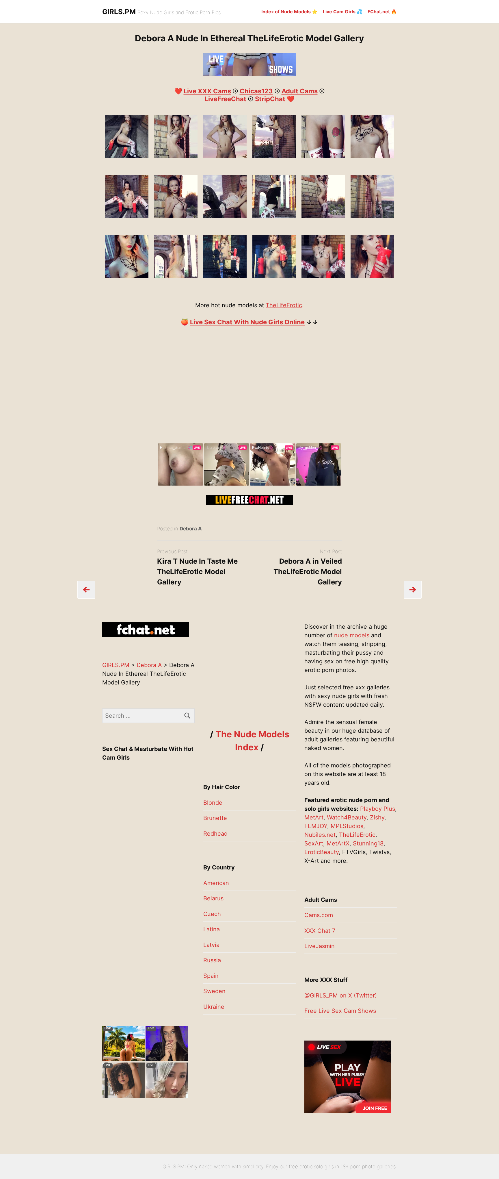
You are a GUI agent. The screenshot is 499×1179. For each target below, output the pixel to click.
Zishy (377, 817)
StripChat (270, 99)
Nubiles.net (320, 834)
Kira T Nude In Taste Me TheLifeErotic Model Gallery (197, 571)
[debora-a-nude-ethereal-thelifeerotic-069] (225, 216)
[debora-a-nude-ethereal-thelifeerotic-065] (372, 156)
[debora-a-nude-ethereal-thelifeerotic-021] (176, 276)
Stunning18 (368, 843)
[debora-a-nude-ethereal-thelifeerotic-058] (323, 216)
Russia (212, 960)
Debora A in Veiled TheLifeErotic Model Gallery (307, 571)
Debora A (191, 529)
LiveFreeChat (225, 99)
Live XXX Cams (207, 91)
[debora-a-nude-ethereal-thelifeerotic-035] (323, 276)
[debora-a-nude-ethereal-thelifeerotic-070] (274, 156)
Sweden (214, 991)
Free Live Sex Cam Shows (340, 1010)
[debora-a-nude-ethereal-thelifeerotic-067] (225, 156)
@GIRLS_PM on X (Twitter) (340, 995)
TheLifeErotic (284, 305)
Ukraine (213, 1006)
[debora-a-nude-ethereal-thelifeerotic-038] (372, 276)
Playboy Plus (377, 808)
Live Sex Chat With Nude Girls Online (247, 322)
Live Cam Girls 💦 (342, 11)
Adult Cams (300, 91)
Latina (211, 929)
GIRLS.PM (119, 12)
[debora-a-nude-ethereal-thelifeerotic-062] (176, 216)
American (216, 883)
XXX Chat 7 (319, 930)
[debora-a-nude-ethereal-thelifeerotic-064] (323, 156)
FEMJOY (315, 826)
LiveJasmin (319, 946)
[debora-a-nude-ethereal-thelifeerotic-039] (126, 216)
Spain (211, 975)
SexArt (313, 843)
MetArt (313, 817)
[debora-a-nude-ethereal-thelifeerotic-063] (176, 156)
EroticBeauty (321, 852)
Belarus (213, 898)
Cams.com (318, 915)
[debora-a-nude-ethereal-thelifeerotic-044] (126, 156)
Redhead (215, 833)
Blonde (212, 802)
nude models (351, 635)
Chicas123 (256, 91)
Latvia (211, 944)
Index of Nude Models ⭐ (289, 11)
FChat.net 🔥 (382, 11)
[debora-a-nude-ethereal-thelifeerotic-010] (274, 216)
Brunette (215, 818)
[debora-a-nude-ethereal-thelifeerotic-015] (126, 276)
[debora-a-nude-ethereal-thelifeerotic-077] (372, 216)
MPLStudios (347, 826)
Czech (212, 913)
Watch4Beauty (346, 817)
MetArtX (338, 843)
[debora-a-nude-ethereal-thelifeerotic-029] (274, 276)
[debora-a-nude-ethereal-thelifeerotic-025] (225, 276)
